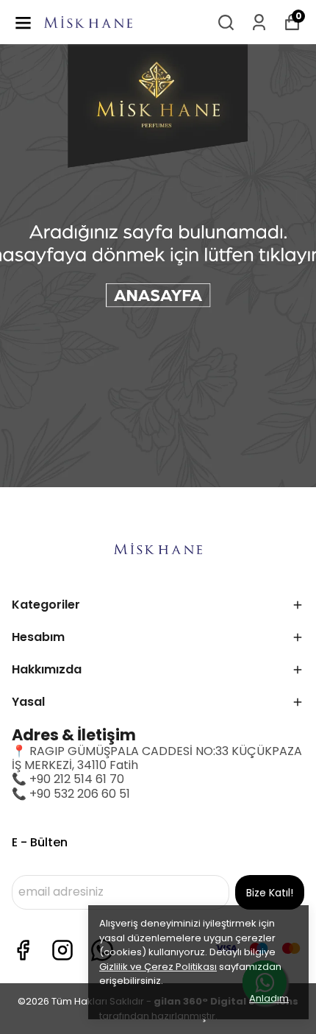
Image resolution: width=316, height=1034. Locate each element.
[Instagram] (62, 950)
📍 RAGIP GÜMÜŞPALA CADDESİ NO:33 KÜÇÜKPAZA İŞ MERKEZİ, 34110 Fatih (157, 758)
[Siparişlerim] (259, 22)
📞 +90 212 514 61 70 (68, 779)
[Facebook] (23, 950)
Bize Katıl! (269, 892)
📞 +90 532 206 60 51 (71, 793)
